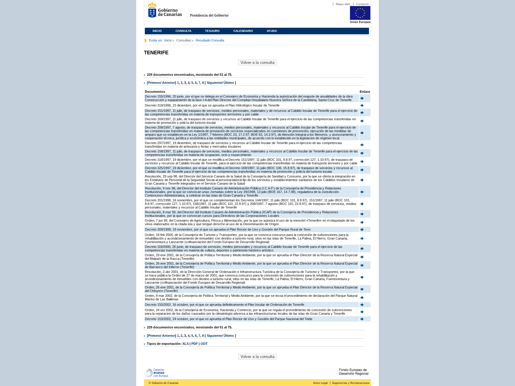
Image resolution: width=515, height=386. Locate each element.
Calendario (243, 31)
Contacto (362, 4)
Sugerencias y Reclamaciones (351, 383)
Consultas (183, 40)
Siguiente (214, 82)
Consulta (183, 31)
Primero (154, 82)
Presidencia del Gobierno (214, 12)
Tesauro (212, 31)
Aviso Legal (320, 383)
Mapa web (343, 4)
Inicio (157, 31)
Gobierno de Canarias (163, 12)
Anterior (168, 82)
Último (229, 82)
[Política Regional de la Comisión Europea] (360, 22)
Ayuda (272, 31)
